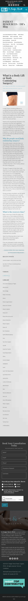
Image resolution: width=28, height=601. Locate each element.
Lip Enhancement (7, 55)
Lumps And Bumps (7, 57)
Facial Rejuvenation (17, 50)
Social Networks (9, 486)
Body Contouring (14, 36)
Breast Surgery (6, 44)
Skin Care (5, 65)
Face (16, 46)
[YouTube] (16, 5)
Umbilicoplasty (19, 65)
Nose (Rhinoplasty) (7, 61)
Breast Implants (6, 40)
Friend (18, 484)
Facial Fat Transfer (7, 50)
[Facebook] (9, 5)
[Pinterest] (18, 5)
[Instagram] (14, 5)
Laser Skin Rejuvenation (12, 53)
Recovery (5, 63)
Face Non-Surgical (7, 48)
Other (18, 486)
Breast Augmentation (7, 38)
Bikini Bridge (6, 36)
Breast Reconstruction (8, 42)
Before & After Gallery (11, 1)
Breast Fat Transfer (18, 38)
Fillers (4, 52)
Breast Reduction (18, 42)
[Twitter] (11, 5)
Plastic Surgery (16, 61)
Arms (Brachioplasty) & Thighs (10, 34)
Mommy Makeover (7, 59)
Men (21, 57)
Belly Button (20, 34)
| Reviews (20, 1)
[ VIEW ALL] (6, 276)
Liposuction (14, 55)
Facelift (14, 48)
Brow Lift (13, 44)
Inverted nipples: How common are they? (12, 260)
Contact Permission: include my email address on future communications (13, 491)
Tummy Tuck (12, 65)
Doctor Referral (8, 484)
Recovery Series (12, 63)
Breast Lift (13, 40)
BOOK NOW (18, 3)
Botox (20, 36)
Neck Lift (15, 59)
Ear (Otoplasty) (20, 44)
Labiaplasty (18, 52)
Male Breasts (15, 57)
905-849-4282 (10, 3)
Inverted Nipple (10, 52)
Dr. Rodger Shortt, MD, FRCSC (9, 86)
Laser (4, 53)
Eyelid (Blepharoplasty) (8, 46)
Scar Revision (20, 63)
